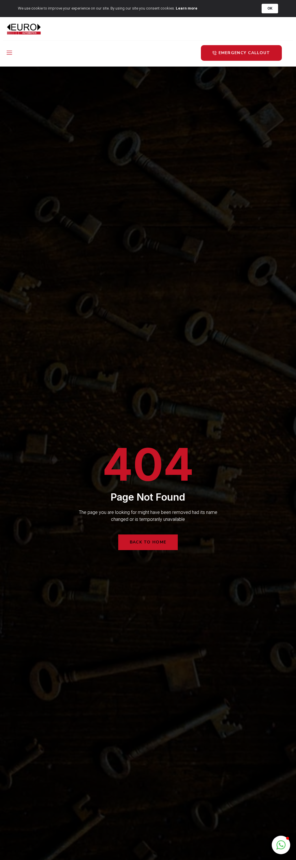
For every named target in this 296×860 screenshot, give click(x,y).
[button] (281, 845)
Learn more (186, 8)
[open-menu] (9, 53)
